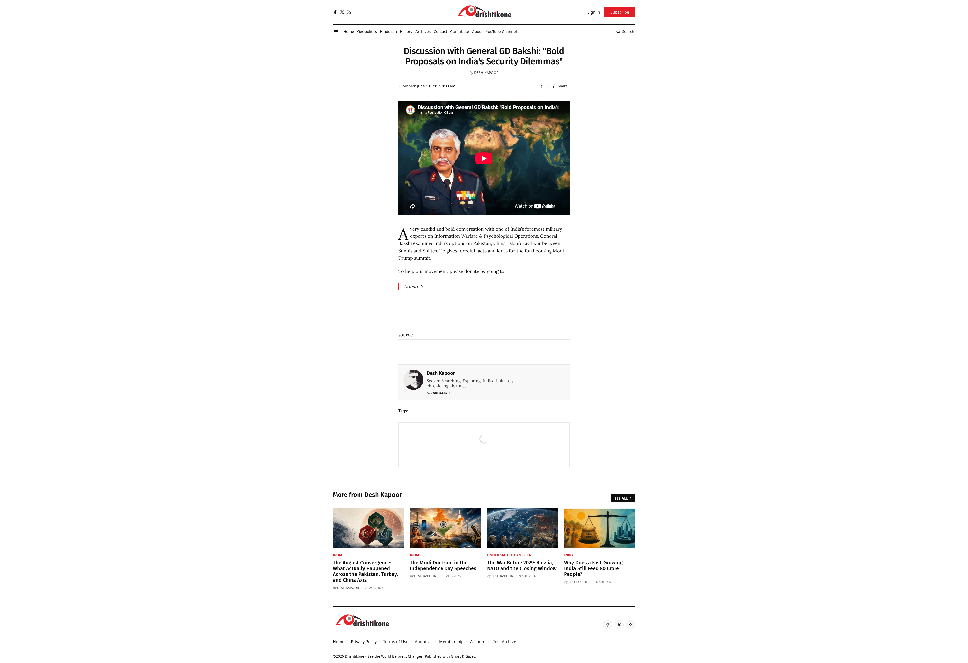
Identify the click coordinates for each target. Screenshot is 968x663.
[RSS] (349, 12)
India (337, 555)
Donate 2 (413, 286)
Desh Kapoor (486, 72)
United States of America (509, 555)
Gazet (470, 656)
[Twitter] (342, 12)
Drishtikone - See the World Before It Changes (384, 656)
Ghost (456, 656)
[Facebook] (335, 12)
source (405, 335)
